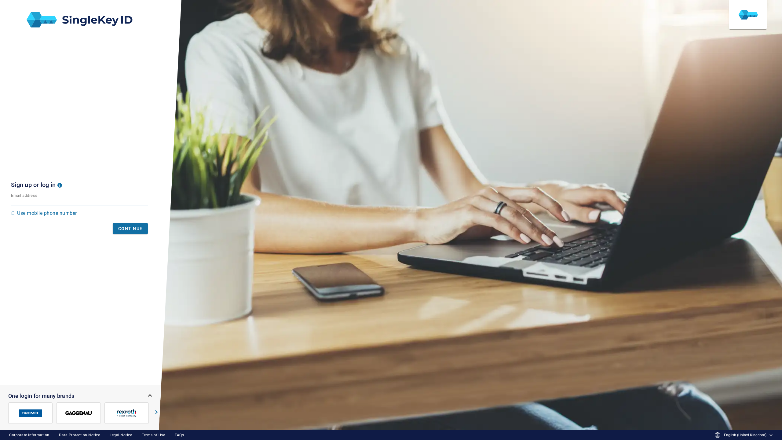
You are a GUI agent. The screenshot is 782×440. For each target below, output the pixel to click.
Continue (130, 228)
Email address (24, 195)
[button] (59, 185)
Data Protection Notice (79, 435)
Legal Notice (121, 435)
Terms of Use (153, 435)
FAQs (179, 435)
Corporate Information (29, 435)
